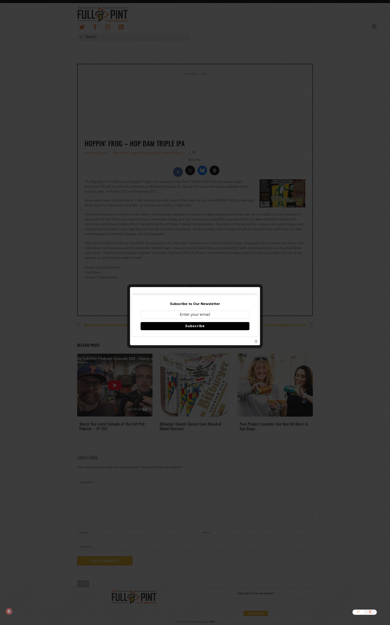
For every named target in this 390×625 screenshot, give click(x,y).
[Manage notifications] (9, 611)
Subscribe (195, 326)
